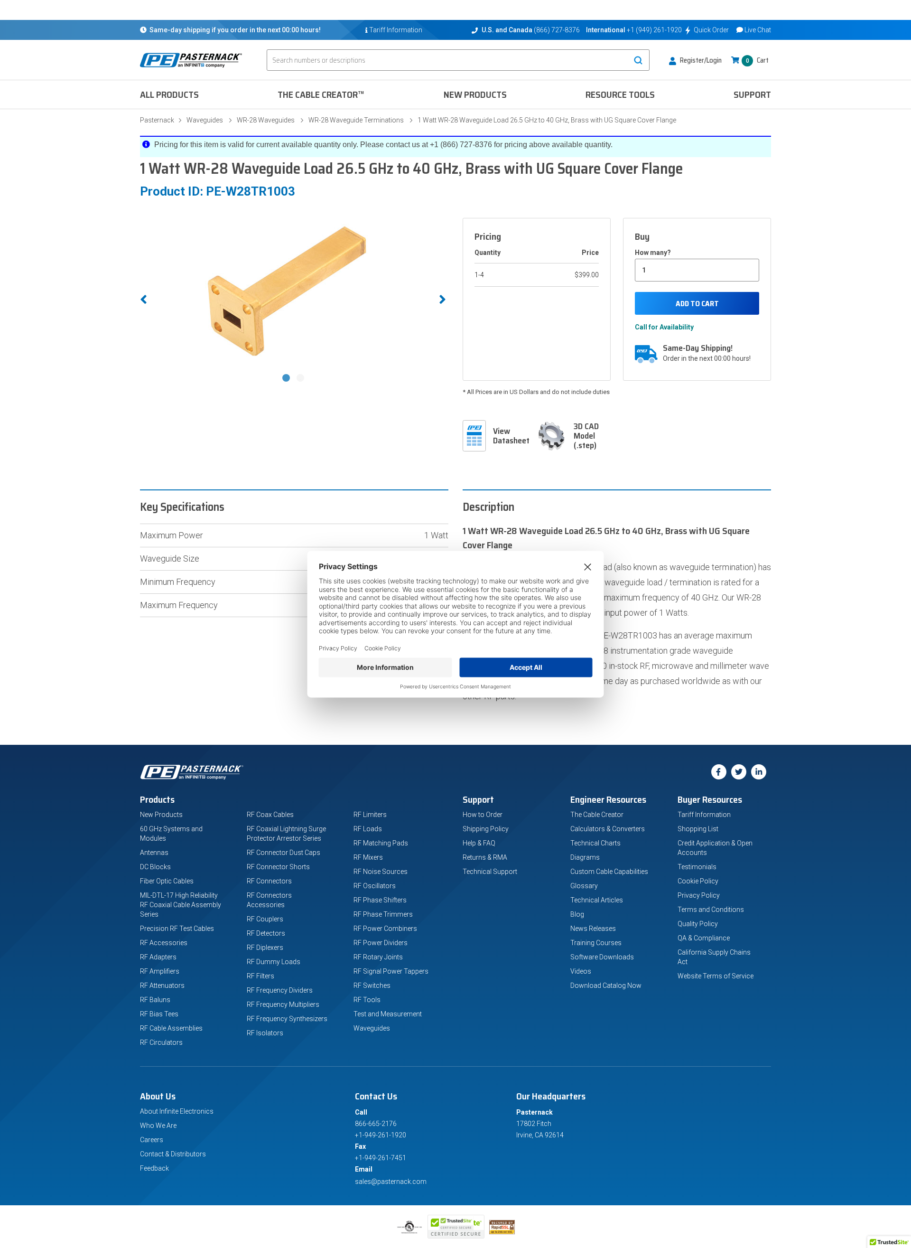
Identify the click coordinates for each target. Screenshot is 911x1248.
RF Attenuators (162, 985)
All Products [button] (169, 94)
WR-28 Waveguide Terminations (356, 120)
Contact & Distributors (173, 1154)
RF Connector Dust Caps (283, 852)
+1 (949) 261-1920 (654, 30)
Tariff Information (704, 814)
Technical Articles (596, 900)
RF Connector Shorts (278, 867)
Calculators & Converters (607, 829)
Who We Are (158, 1125)
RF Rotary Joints (378, 957)
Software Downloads (602, 957)
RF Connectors (269, 881)
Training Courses (596, 943)
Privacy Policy (699, 895)
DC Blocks (155, 867)
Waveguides (204, 120)
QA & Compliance (704, 938)
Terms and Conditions (711, 909)
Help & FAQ (479, 843)
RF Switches (371, 985)
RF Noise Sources (380, 871)
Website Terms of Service (715, 976)
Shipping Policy (486, 829)
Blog (577, 914)
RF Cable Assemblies (171, 1028)
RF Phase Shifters (380, 900)
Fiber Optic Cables (167, 881)
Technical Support (490, 871)
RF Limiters (370, 814)
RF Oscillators (374, 886)
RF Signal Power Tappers (390, 971)
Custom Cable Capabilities (609, 871)
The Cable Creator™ (321, 94)
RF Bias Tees (159, 1014)
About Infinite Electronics (177, 1111)
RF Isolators (265, 1033)
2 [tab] (301, 379)
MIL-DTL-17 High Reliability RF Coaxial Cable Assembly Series (180, 904)
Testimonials (697, 867)
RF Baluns (155, 1000)
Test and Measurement (387, 1014)
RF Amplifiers (159, 971)
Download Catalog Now (605, 985)
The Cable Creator (596, 814)
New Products (475, 94)
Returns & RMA (485, 857)
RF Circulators (161, 1042)
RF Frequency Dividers (280, 990)
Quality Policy (698, 924)
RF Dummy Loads (273, 962)
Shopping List (698, 829)
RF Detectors (266, 933)
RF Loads (367, 829)
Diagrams (585, 857)
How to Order (482, 814)
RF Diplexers (265, 947)
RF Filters (260, 976)
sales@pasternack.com (391, 1181)
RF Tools (367, 1000)
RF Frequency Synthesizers (287, 1019)
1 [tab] (287, 379)
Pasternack (157, 120)
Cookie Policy (698, 881)
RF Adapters (158, 957)
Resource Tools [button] (620, 94)
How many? (653, 252)
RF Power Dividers (380, 943)
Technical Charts (595, 843)
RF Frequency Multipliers (283, 1004)
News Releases (593, 928)
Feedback (154, 1168)
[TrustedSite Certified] (456, 1227)
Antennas (154, 852)
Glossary (584, 886)
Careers (151, 1140)
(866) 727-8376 (557, 30)
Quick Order (711, 30)
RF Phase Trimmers (383, 914)
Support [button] (752, 94)
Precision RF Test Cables (177, 928)
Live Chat (757, 30)
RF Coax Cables (270, 814)
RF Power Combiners (385, 928)
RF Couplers (265, 919)
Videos (580, 971)
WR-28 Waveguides (266, 120)
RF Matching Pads (380, 843)
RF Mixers (368, 857)
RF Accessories (163, 943)
